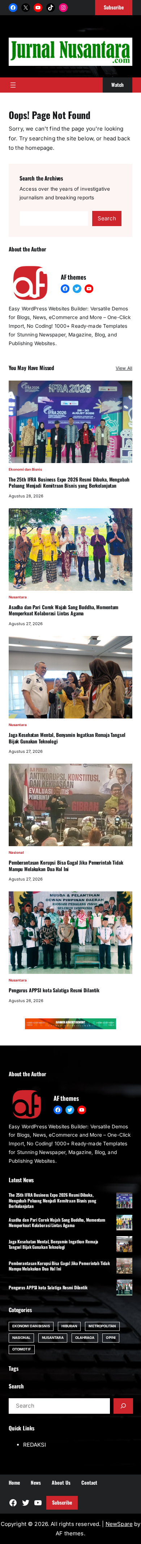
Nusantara (18, 597)
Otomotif (21, 1349)
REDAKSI (34, 1444)
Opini (110, 1338)
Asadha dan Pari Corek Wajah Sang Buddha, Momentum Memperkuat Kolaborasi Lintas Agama (63, 610)
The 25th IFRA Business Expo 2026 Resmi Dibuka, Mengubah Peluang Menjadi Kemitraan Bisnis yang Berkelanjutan (69, 482)
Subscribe (62, 1502)
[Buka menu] (13, 85)
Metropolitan (102, 1326)
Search (107, 218)
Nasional (16, 852)
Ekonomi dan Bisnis (25, 469)
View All (124, 368)
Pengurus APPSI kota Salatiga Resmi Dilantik (54, 990)
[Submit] (123, 1405)
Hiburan (69, 1326)
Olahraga (85, 1338)
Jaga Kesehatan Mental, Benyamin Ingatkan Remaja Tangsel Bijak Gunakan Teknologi (67, 738)
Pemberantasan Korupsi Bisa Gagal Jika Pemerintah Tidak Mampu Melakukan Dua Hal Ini (66, 866)
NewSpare (119, 1523)
